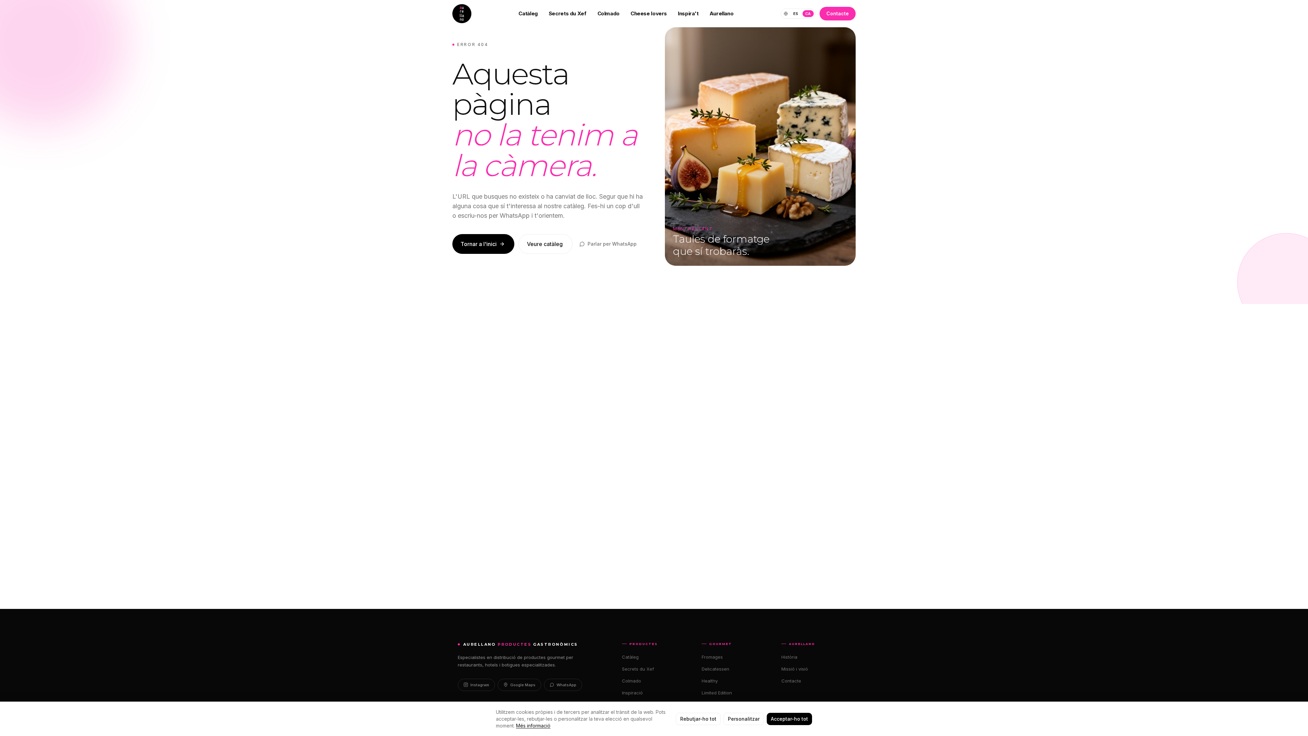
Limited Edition (717, 692)
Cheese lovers (648, 13)
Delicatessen (715, 669)
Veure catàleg (545, 244)
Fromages (712, 657)
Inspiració (632, 692)
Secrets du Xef (568, 13)
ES (795, 13)
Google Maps (522, 685)
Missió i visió (794, 669)
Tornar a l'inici (479, 244)
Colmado (608, 13)
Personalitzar (744, 719)
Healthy (710, 681)
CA (808, 13)
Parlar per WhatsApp (612, 244)
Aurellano (722, 13)
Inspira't (688, 13)
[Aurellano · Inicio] (461, 13)
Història (789, 657)
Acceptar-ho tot (789, 719)
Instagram (479, 685)
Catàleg (528, 13)
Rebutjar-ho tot (698, 719)
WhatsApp (566, 685)
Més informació (533, 726)
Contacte (837, 13)
